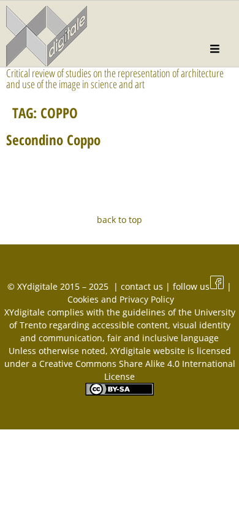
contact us (143, 286)
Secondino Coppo (53, 139)
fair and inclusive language (163, 338)
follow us (191, 286)
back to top (119, 219)
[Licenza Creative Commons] (119, 392)
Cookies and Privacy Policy (120, 299)
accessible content (130, 325)
